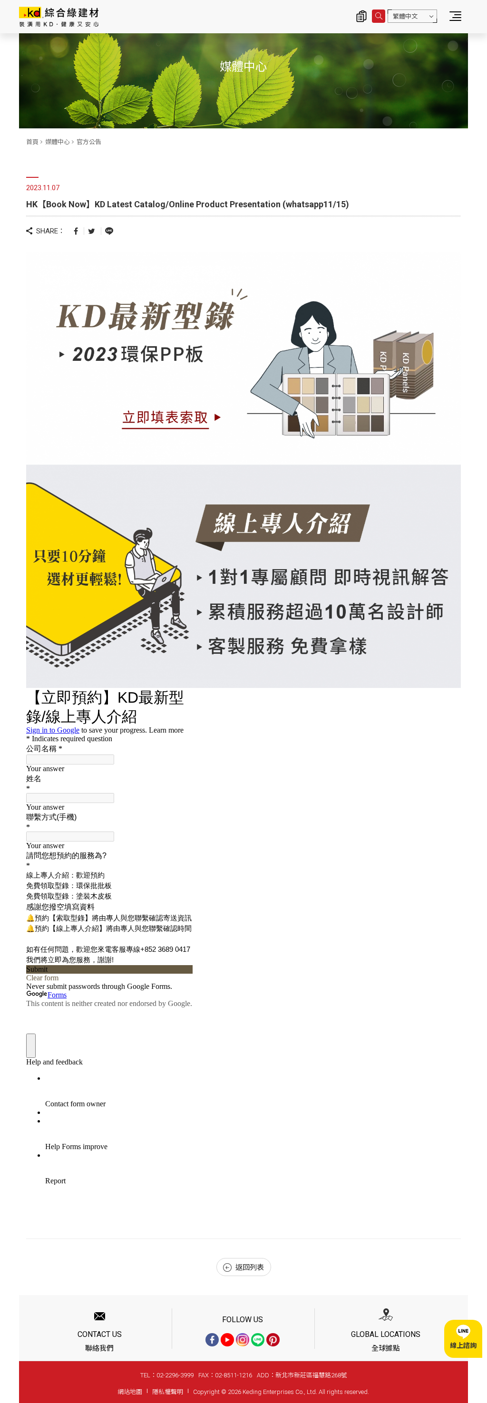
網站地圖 (129, 1391)
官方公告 (89, 141)
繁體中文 (405, 16)
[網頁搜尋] (378, 16)
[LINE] (257, 1339)
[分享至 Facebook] (76, 231)
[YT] (227, 1339)
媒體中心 (57, 141)
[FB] (212, 1339)
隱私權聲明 (167, 1391)
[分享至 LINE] (109, 230)
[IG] (242, 1339)
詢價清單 (361, 16)
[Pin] (273, 1339)
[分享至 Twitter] (91, 231)
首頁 (32, 141)
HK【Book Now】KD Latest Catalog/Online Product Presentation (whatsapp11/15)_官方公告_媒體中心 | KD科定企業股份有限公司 (58, 17)
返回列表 (249, 1267)
